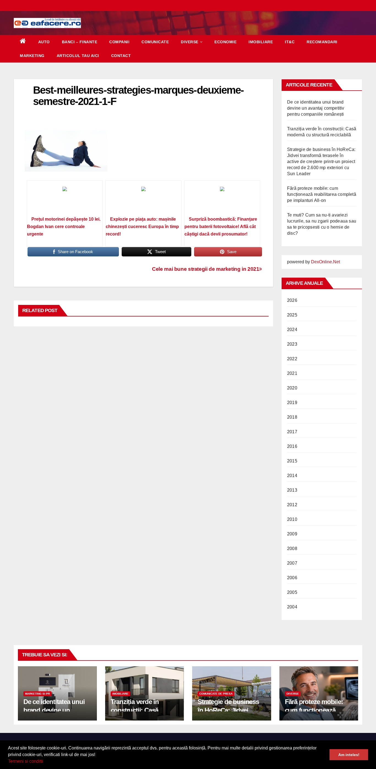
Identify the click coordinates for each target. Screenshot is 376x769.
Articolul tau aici (78, 55)
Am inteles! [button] (348, 754)
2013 (292, 490)
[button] (45, 762)
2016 (292, 446)
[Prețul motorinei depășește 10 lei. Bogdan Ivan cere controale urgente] (64, 200)
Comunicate (155, 42)
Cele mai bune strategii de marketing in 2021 (205, 269)
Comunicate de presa (216, 693)
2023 (292, 344)
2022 (292, 358)
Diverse (189, 42)
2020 (292, 388)
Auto (44, 42)
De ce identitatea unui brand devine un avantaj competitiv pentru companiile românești (315, 108)
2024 (292, 329)
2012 (292, 504)
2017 (292, 431)
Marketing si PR (37, 693)
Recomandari (322, 42)
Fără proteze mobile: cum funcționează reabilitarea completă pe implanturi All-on (321, 194)
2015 (292, 461)
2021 (292, 373)
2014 (292, 475)
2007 (292, 563)
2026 (292, 300)
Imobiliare (261, 42)
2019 (292, 402)
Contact (121, 55)
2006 (292, 577)
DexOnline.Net (325, 261)
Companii (119, 42)
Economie (225, 42)
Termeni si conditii (25, 761)
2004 (292, 607)
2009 (292, 534)
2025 (292, 315)
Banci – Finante (79, 42)
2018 (292, 417)
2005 (292, 592)
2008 (292, 548)
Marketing (32, 55)
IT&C (290, 42)
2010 (292, 519)
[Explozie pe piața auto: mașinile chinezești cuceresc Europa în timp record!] (143, 200)
